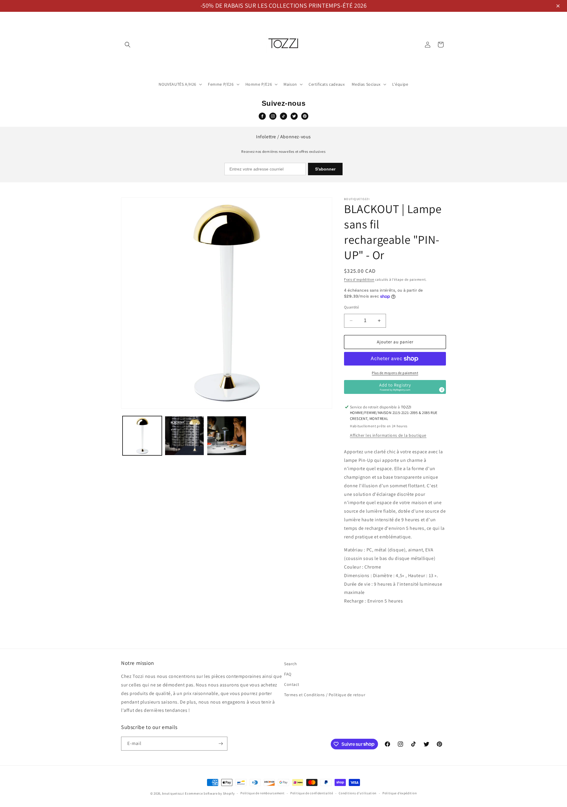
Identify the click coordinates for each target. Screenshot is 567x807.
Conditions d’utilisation (358, 793)
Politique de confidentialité (311, 793)
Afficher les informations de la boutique (388, 435)
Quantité (351, 307)
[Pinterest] (304, 116)
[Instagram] (272, 116)
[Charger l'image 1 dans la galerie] (142, 435)
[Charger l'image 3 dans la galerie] (226, 435)
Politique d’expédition (399, 793)
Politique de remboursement (262, 793)
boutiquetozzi (173, 793)
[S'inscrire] (220, 744)
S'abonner (325, 169)
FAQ (287, 674)
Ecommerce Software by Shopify (209, 793)
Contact (291, 684)
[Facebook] (262, 116)
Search (290, 663)
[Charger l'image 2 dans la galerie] (184, 435)
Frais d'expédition (359, 279)
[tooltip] (441, 389)
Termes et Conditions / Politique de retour (324, 694)
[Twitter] (294, 116)
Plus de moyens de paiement (395, 373)
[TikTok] (283, 116)
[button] (558, 6)
